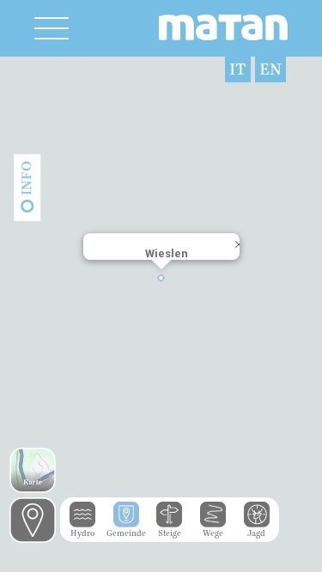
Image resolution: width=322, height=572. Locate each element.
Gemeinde (126, 533)
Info (26, 178)
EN (270, 69)
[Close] (232, 253)
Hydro (82, 533)
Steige (169, 533)
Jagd (256, 533)
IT (237, 69)
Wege (213, 533)
